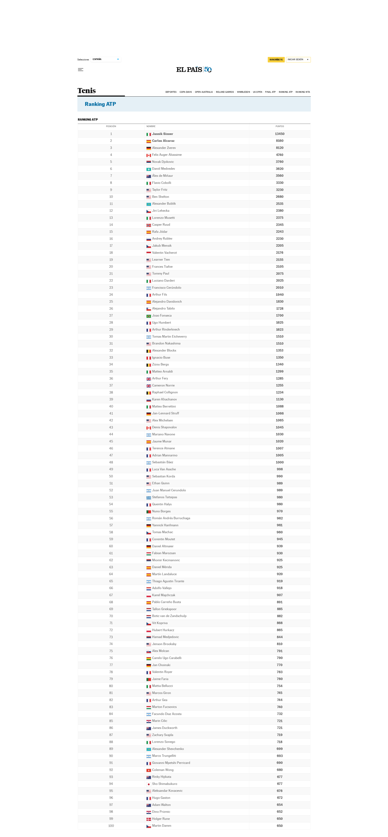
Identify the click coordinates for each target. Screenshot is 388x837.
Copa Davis (186, 92)
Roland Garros (225, 92)
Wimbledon (243, 92)
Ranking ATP (286, 92)
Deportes (171, 92)
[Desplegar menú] (80, 69)
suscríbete (276, 59)
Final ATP (270, 92)
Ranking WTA (303, 92)
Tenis (86, 91)
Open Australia (204, 92)
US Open (257, 92)
